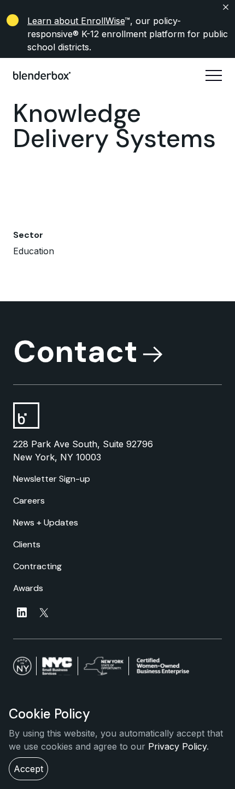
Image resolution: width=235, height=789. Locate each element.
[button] (213, 75)
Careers (29, 500)
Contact (75, 351)
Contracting (37, 566)
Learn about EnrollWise (76, 20)
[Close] (117, 7)
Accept (28, 768)
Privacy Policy (177, 746)
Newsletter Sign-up (51, 478)
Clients (26, 544)
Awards (28, 588)
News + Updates (45, 522)
